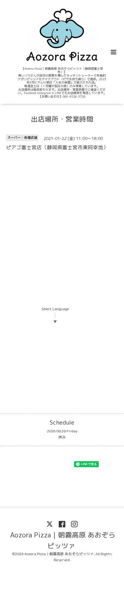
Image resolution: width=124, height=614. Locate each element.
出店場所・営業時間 (62, 119)
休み (62, 437)
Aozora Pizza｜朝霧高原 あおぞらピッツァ (62, 540)
